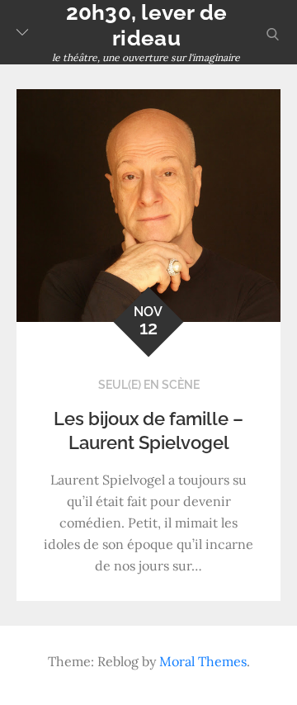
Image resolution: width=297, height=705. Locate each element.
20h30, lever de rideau (147, 25)
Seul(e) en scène (149, 384)
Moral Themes (203, 661)
